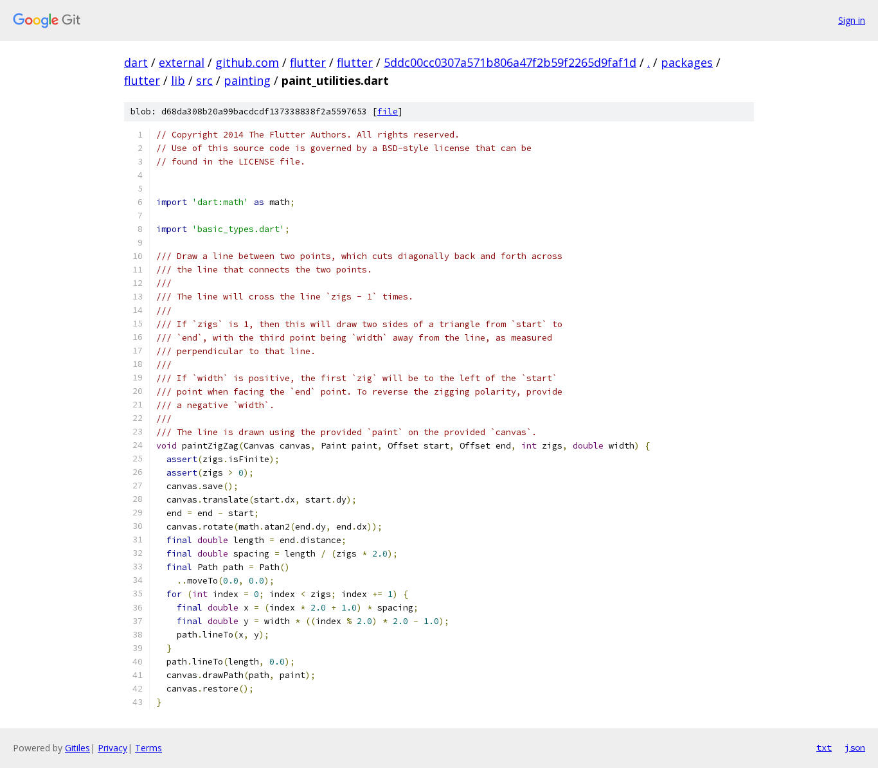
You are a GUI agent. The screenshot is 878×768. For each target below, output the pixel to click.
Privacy (112, 748)
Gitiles (77, 748)
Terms (148, 748)
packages (687, 62)
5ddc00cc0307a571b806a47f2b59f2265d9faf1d (510, 62)
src (204, 80)
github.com (247, 62)
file (387, 111)
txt (824, 747)
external (181, 62)
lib (178, 80)
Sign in (851, 20)
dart (136, 62)
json (855, 747)
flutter (308, 62)
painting (247, 80)
